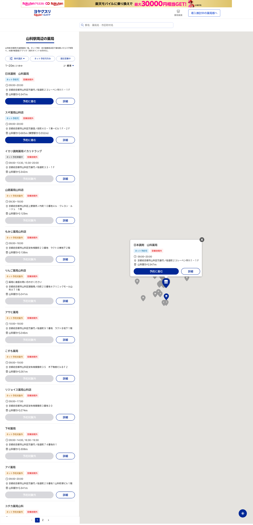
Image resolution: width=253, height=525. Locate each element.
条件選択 (18, 59)
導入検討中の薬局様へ (204, 13)
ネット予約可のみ (42, 59)
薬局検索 (178, 15)
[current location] (243, 513)
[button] (40, 84)
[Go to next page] (48, 520)
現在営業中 (65, 59)
